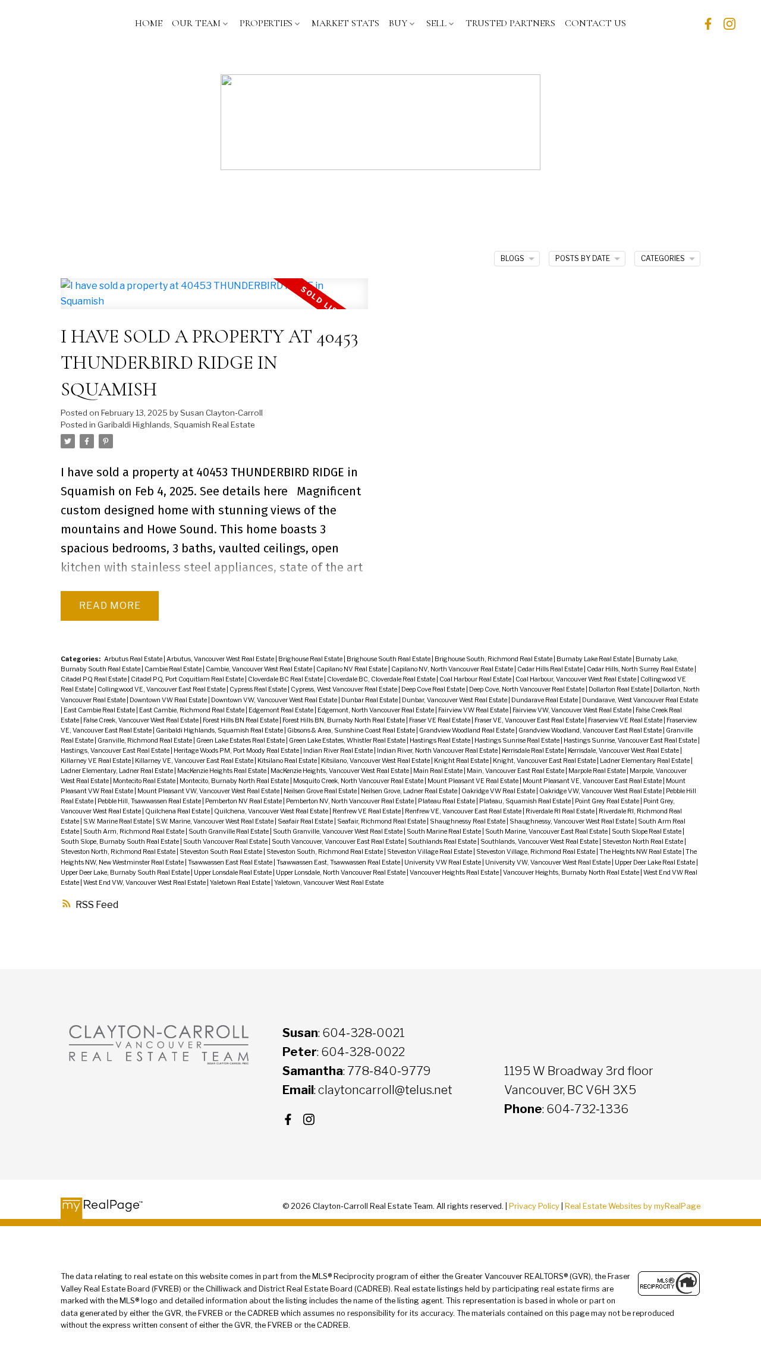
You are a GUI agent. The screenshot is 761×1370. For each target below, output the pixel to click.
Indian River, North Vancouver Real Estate (438, 751)
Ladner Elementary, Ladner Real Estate (117, 771)
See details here (244, 491)
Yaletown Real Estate (240, 883)
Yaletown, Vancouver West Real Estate (328, 883)
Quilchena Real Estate (178, 811)
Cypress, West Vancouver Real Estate (344, 689)
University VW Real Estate (443, 862)
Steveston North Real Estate (643, 842)
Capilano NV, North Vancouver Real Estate (452, 669)
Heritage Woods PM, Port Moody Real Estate (237, 751)
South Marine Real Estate (444, 831)
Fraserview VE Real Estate (625, 720)
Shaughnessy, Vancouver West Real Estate (572, 821)
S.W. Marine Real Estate (118, 821)
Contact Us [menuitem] (595, 23)
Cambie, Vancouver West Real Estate (259, 669)
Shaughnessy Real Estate (468, 821)
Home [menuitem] (148, 23)
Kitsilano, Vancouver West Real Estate (376, 761)
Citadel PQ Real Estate (94, 679)
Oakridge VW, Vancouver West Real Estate (601, 791)
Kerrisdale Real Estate (533, 751)
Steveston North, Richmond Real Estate (119, 852)
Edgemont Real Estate (282, 710)
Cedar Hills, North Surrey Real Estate (640, 669)
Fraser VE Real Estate (440, 720)
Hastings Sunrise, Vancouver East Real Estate (631, 740)
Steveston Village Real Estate (430, 852)
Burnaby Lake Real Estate (594, 659)
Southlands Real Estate (442, 842)
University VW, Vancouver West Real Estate (548, 862)
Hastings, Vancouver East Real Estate (116, 751)
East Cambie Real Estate (100, 710)
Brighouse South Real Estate (389, 659)
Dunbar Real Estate (370, 700)
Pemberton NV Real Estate (244, 801)
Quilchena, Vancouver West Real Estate (271, 811)
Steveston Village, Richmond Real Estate (536, 852)
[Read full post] (214, 300)
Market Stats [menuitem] (345, 23)
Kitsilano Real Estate (287, 761)
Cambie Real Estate (173, 669)
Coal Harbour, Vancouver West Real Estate (576, 679)
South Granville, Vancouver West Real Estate (338, 831)
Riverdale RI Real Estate (561, 811)
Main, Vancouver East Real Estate (516, 771)
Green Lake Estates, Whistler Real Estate (348, 740)
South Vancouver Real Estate (226, 842)
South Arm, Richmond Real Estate (134, 831)
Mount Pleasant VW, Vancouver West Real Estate (209, 791)
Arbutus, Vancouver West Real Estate (220, 659)
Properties (266, 23)
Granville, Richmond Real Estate (145, 740)
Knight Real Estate (462, 761)
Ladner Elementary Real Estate (645, 761)
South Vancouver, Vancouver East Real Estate (338, 842)
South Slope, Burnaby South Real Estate (120, 842)
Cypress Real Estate (258, 689)
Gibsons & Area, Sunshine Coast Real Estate (351, 730)
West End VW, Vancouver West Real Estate (145, 883)
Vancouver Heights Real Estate (455, 872)
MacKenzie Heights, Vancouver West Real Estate (340, 771)
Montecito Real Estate (145, 781)
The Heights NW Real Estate (641, 852)
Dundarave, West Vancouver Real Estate (640, 700)
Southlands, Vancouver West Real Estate (539, 842)
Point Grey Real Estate (607, 801)
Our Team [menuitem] (196, 23)
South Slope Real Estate (647, 831)
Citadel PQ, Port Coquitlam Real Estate (188, 679)
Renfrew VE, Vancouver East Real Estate (464, 811)
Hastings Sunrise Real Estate (517, 740)
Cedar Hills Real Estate (550, 669)
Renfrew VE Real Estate (367, 811)
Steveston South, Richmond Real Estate (325, 852)
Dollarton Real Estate (619, 689)
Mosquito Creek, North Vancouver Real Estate (358, 781)
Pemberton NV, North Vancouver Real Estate (350, 801)
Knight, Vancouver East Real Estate (545, 761)
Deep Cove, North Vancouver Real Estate (527, 689)
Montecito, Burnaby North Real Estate (235, 781)
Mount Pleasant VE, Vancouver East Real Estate (593, 781)
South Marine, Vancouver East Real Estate (547, 831)
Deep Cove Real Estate (433, 689)
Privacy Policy (534, 1206)
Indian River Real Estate (338, 751)
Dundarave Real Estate (545, 700)
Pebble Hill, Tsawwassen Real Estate (150, 801)
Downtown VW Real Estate (169, 700)
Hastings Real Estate (440, 740)
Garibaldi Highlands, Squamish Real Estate (176, 424)
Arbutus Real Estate (133, 659)
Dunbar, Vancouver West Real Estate (455, 700)
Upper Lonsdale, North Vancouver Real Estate (341, 872)
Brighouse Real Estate (311, 659)
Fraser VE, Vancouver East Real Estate (529, 720)
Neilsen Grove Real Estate (321, 791)
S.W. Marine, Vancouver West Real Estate (215, 821)
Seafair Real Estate (306, 821)
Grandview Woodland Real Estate (467, 730)
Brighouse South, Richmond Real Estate (494, 659)
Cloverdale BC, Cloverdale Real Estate (381, 679)
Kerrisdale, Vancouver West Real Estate (624, 751)
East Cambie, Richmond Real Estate (192, 710)
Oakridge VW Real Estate (498, 791)
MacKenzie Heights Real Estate (222, 771)
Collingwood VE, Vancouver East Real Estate (162, 689)
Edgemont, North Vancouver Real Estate (376, 710)
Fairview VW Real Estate (474, 710)
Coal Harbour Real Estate (475, 679)
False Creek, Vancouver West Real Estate (141, 720)
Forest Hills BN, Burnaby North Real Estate (344, 720)
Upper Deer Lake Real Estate (655, 862)
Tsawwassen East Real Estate (230, 862)
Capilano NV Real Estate (352, 669)
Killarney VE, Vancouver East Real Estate (194, 761)
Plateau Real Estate (447, 801)
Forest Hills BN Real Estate (241, 720)
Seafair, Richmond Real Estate (382, 821)
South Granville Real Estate (229, 831)
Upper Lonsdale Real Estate (233, 872)
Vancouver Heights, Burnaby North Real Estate (571, 872)
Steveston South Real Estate (221, 852)
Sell (436, 23)
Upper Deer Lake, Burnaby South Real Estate (126, 872)
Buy (398, 23)
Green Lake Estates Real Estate (241, 740)
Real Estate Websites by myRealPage (632, 1206)
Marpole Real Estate (597, 771)
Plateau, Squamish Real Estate (525, 801)
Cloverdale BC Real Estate (286, 679)
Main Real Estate (438, 771)
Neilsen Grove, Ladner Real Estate (409, 791)
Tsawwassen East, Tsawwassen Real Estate (338, 862)
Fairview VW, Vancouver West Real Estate (572, 710)
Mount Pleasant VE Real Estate (473, 781)
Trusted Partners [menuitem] (510, 23)
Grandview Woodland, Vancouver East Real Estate (590, 730)
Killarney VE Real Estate (96, 761)
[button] (708, 24)
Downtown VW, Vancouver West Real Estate (274, 700)
